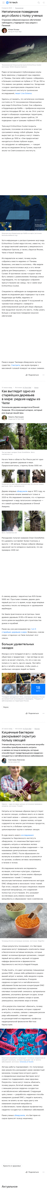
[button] (23, 49)
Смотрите (15, 365)
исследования (27, 835)
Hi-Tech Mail (27, 387)
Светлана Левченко (16, 760)
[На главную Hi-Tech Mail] (13, 2)
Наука (36, 387)
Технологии (19, 8)
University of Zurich (26, 1062)
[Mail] (7, 2)
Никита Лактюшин (16, 417)
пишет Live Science (23, 93)
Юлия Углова (13, 30)
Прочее (37, 729)
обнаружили (22, 491)
